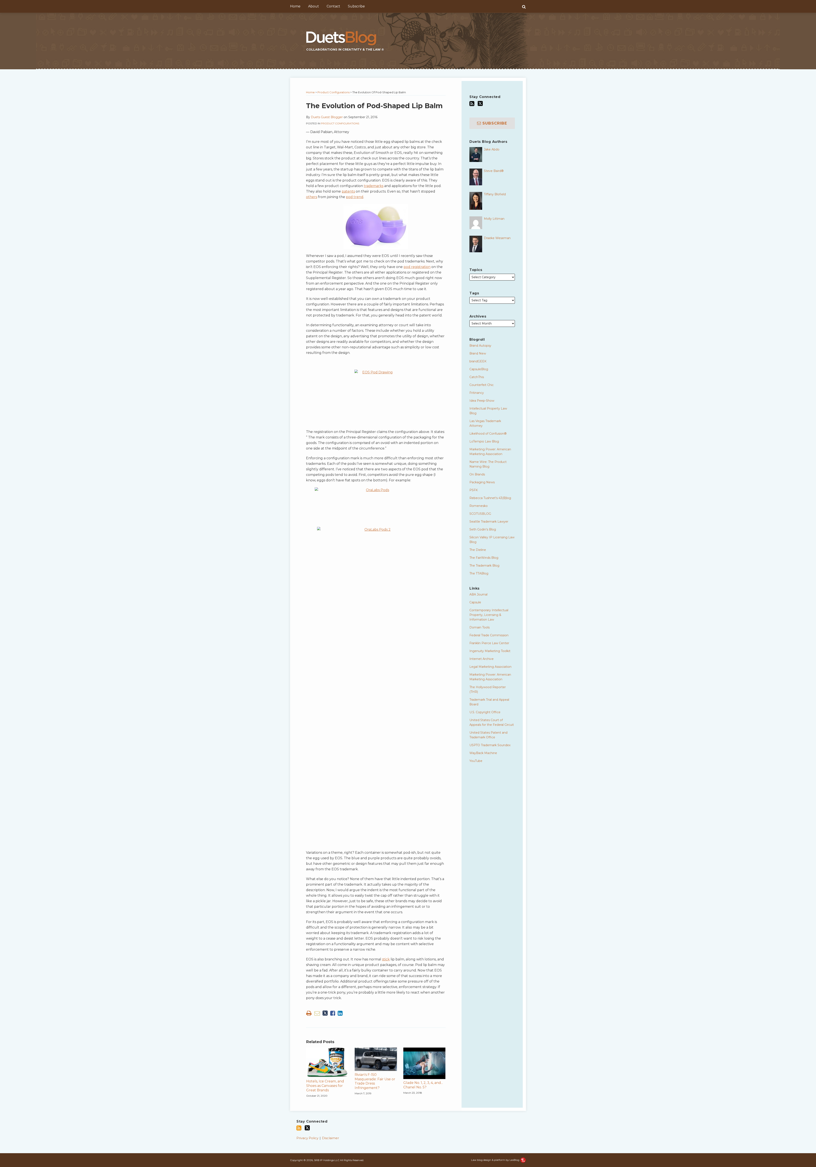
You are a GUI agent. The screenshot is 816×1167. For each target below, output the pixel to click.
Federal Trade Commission (489, 635)
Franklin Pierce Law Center (489, 643)
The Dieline (477, 550)
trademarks (373, 186)
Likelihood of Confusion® (488, 433)
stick (386, 959)
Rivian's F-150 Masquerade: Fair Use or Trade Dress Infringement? (375, 1081)
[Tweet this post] (325, 1013)
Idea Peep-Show (481, 401)
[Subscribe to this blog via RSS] (471, 103)
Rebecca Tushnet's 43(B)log (490, 498)
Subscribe (356, 6)
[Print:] (309, 1013)
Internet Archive (481, 659)
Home (295, 6)
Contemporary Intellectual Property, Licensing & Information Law (488, 614)
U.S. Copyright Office (484, 712)
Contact (333, 6)
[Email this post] (317, 1013)
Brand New (477, 353)
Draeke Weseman (497, 238)
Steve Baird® (494, 171)
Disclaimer (330, 1138)
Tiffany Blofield (495, 194)
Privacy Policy (307, 1138)
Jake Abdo (491, 149)
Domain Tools (479, 627)
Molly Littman (494, 219)
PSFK (473, 490)
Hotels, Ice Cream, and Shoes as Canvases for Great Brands (325, 1085)
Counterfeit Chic (481, 385)
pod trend (354, 197)
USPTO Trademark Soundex (489, 745)
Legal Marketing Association (490, 667)
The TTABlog (478, 573)
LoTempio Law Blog (484, 441)
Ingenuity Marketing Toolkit (489, 651)
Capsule (475, 602)
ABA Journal (478, 594)
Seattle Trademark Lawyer (488, 521)
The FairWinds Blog (483, 558)
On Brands (477, 474)
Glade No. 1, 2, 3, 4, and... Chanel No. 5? (423, 1085)
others (311, 197)
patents (348, 191)
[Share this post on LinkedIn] (340, 1013)
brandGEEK (477, 361)
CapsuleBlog (478, 369)
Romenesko (478, 506)
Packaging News (482, 482)
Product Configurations (333, 92)
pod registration (417, 267)
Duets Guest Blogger (327, 117)
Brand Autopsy (480, 345)
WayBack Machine (483, 753)
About (313, 6)
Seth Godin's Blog (482, 529)
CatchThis (476, 377)
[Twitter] (480, 103)
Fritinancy (476, 393)
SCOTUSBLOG (480, 514)
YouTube (475, 761)
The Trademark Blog (484, 565)
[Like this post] (332, 1013)
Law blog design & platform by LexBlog (495, 1159)
